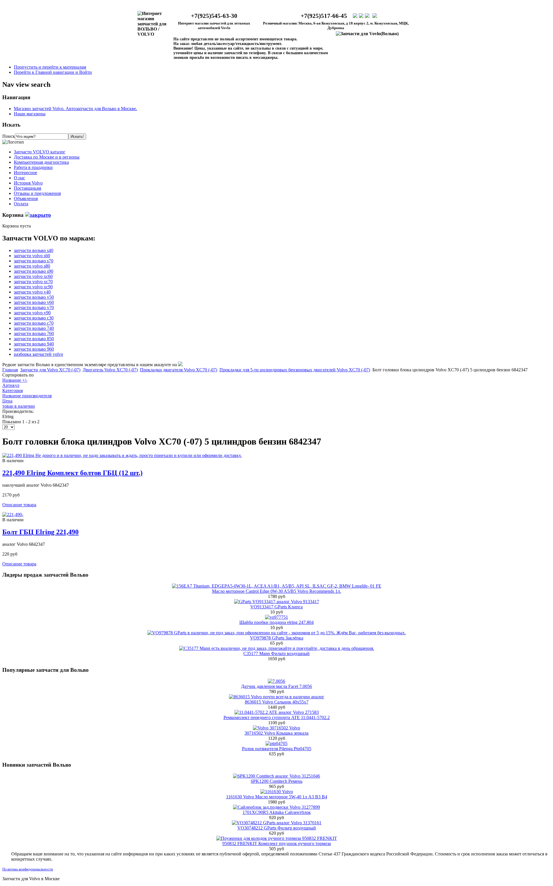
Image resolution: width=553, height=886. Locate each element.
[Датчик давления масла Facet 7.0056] (276, 681)
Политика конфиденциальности (27, 869)
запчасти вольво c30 (34, 317)
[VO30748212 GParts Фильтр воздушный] (276, 822)
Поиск (8, 136)
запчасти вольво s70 (33, 260)
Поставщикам (27, 188)
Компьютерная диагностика (41, 162)
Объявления (26, 198)
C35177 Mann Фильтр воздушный (276, 653)
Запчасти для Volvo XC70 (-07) (50, 369)
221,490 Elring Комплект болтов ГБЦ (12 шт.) (72, 473)
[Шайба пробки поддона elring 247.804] (276, 617)
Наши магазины (30, 113)
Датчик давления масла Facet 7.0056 (276, 686)
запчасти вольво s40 (33, 250)
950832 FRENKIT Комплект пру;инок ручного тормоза (276, 843)
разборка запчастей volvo (38, 354)
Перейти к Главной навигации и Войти (53, 72)
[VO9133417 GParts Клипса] (276, 601)
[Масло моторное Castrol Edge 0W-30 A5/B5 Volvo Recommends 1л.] (276, 586)
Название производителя (27, 395)
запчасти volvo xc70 (33, 281)
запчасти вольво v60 (34, 302)
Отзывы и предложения (37, 193)
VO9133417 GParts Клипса (276, 606)
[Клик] (38, 215)
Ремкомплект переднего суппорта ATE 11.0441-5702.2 (277, 717)
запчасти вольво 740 (34, 328)
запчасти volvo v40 (32, 291)
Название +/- (14, 380)
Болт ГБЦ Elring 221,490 (40, 532)
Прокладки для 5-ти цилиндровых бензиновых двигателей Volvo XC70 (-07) (294, 369)
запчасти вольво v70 (34, 307)
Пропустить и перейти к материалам (50, 67)
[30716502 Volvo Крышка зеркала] (276, 727)
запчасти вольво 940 (34, 343)
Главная (10, 369)
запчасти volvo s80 (32, 266)
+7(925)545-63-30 (214, 15)
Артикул (10, 385)
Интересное (25, 172)
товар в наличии (18, 406)
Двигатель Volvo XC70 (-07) (110, 369)
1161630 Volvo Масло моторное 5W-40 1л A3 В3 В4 (276, 796)
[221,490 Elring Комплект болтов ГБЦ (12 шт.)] (122, 455)
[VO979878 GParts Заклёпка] (276, 632)
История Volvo (28, 182)
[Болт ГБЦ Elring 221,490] (12, 514)
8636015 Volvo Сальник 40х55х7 (276, 701)
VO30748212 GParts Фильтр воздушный (276, 827)
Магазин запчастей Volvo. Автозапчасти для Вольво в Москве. (75, 108)
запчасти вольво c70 (34, 323)
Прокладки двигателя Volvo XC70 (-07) (178, 369)
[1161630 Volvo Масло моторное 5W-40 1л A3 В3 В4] (276, 791)
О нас (19, 177)
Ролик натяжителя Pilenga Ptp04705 (276, 748)
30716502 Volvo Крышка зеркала (276, 733)
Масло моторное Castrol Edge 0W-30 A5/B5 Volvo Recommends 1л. (276, 591)
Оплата (21, 203)
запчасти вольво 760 (34, 333)
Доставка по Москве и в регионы (46, 157)
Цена (7, 400)
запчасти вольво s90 (33, 271)
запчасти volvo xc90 (33, 286)
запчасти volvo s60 (32, 255)
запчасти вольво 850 (34, 338)
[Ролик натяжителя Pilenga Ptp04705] (276, 743)
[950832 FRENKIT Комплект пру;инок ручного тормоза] (276, 838)
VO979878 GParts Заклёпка (276, 637)
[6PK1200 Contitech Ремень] (276, 776)
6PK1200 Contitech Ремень (276, 781)
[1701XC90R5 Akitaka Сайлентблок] (276, 807)
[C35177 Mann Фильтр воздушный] (276, 648)
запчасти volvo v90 (32, 312)
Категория (12, 390)
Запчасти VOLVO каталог (39, 151)
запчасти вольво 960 (34, 349)
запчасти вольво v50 (34, 297)
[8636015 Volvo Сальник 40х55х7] (276, 696)
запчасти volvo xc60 (33, 276)
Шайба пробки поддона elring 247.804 (276, 622)
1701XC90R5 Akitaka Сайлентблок (277, 812)
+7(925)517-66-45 (324, 15)
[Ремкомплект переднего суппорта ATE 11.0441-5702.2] (276, 712)
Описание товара (19, 504)
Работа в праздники (33, 167)
